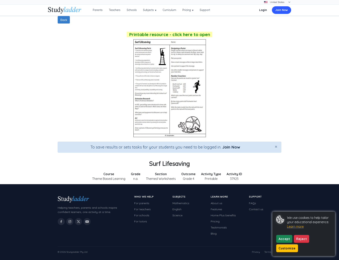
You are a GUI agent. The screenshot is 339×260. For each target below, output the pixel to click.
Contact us (256, 209)
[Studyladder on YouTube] (87, 221)
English (176, 209)
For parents (141, 203)
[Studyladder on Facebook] (61, 221)
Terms (267, 251)
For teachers (142, 209)
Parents (98, 10)
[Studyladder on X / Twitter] (78, 221)
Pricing (187, 10)
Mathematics (180, 203)
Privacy (256, 251)
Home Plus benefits (223, 215)
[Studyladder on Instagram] (69, 221)
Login (263, 10)
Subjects (149, 10)
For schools (141, 215)
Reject (301, 239)
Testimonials (219, 227)
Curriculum (169, 10)
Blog (214, 233)
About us (216, 203)
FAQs (252, 203)
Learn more (295, 226)
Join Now (281, 10)
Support (205, 10)
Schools (132, 10)
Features (216, 209)
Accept (284, 239)
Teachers (114, 10)
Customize (287, 248)
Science (177, 215)
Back (63, 20)
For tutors (140, 221)
